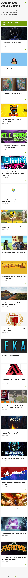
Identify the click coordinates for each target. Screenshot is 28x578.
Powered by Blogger (15, 576)
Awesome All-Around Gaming (10, 4)
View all (3, 24)
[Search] (22, 3)
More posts (14, 571)
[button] (25, 49)
